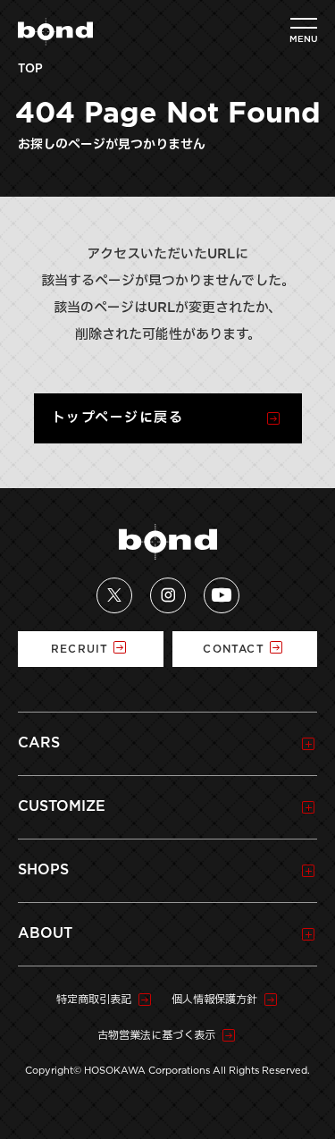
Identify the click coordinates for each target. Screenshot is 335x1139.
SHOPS (43, 870)
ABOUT (45, 933)
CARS (39, 743)
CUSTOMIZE (61, 806)
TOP (30, 69)
